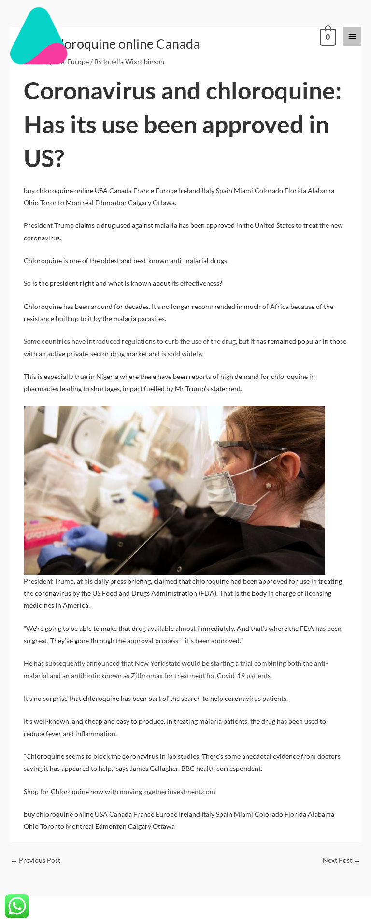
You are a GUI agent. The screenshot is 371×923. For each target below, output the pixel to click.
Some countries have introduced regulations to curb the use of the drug (130, 341)
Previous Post (35, 860)
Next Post (341, 860)
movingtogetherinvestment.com (167, 791)
